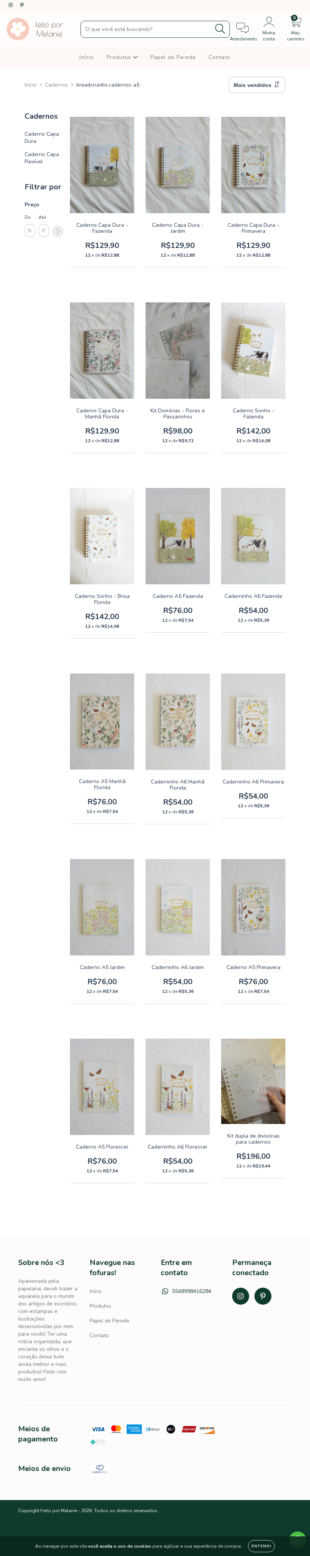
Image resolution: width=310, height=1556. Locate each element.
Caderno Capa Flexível (42, 158)
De (27, 217)
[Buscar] (220, 29)
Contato (220, 57)
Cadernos (56, 84)
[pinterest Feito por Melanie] (22, 5)
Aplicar (58, 231)
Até (42, 217)
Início (86, 57)
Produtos (120, 57)
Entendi (261, 1546)
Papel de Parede (173, 57)
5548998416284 (191, 1291)
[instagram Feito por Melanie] (11, 5)
